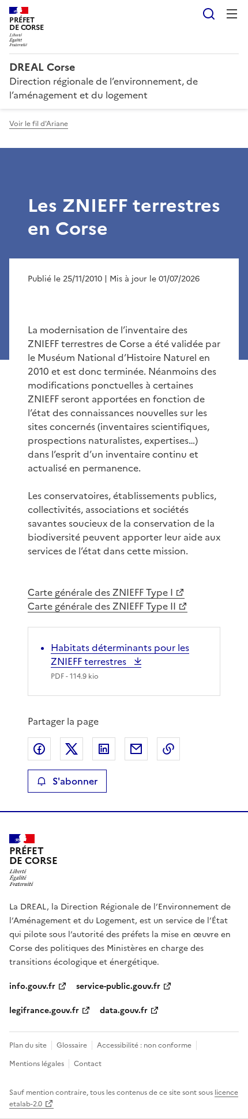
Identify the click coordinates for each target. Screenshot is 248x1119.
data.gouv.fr (124, 1010)
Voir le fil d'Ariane (38, 124)
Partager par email (136, 748)
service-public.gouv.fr (118, 986)
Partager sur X (71, 748)
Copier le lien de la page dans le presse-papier (168, 748)
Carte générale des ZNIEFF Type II (102, 606)
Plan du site (28, 1045)
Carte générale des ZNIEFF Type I (100, 592)
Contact (88, 1064)
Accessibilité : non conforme (144, 1045)
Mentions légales (36, 1064)
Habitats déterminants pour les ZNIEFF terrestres (120, 654)
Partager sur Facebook (39, 748)
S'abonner (74, 781)
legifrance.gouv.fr (44, 1010)
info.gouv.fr (32, 986)
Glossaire (72, 1045)
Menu (231, 13)
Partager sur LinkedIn (103, 748)
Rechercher (208, 13)
